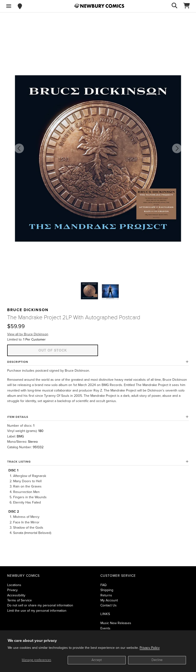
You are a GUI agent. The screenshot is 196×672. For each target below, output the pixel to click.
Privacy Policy (150, 648)
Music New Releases (115, 623)
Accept (97, 660)
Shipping (106, 590)
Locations (14, 585)
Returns (106, 595)
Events (105, 628)
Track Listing (19, 461)
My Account (109, 600)
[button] (19, 148)
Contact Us (108, 605)
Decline (157, 660)
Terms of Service (19, 600)
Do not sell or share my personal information (40, 605)
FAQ (103, 585)
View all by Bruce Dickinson (27, 334)
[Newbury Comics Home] (99, 6)
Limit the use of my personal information (36, 611)
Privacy (12, 590)
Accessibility (16, 595)
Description (17, 362)
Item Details (17, 417)
